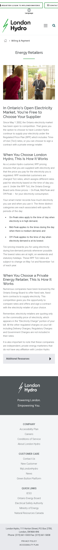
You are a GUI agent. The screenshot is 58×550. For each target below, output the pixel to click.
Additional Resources (17, 358)
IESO (29, 493)
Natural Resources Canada (29, 513)
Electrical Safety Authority (29, 503)
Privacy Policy (29, 541)
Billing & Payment (20, 40)
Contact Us (29, 458)
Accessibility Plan (29, 429)
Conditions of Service (29, 439)
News (29, 473)
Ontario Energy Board (29, 498)
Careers (29, 434)
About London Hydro (29, 443)
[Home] (16, 26)
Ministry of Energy (29, 508)
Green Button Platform (29, 478)
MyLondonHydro (29, 468)
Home (5, 40)
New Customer (29, 463)
